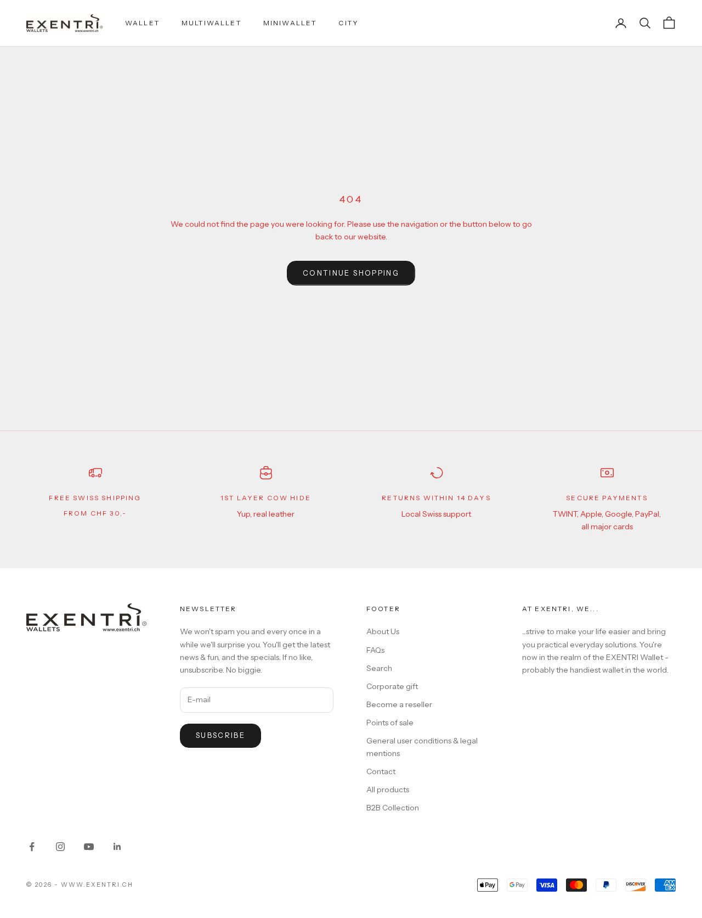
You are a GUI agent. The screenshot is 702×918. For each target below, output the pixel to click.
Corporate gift (392, 686)
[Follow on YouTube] (88, 846)
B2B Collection (392, 808)
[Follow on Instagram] (60, 846)
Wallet (142, 23)
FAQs (375, 650)
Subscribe (220, 735)
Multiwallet (211, 23)
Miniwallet (290, 23)
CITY (348, 23)
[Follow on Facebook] (31, 846)
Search (379, 668)
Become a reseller (399, 704)
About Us (382, 631)
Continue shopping (351, 272)
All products (387, 789)
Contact (380, 771)
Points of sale (390, 722)
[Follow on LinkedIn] (117, 846)
